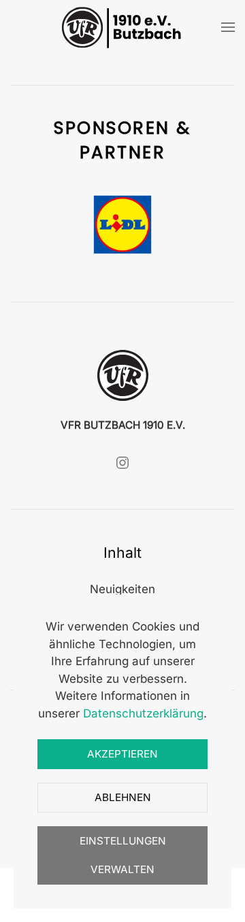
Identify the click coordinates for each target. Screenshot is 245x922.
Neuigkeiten (122, 589)
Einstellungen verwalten (123, 855)
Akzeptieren (122, 753)
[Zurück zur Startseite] (122, 27)
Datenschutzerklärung (143, 713)
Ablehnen (123, 797)
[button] (228, 27)
